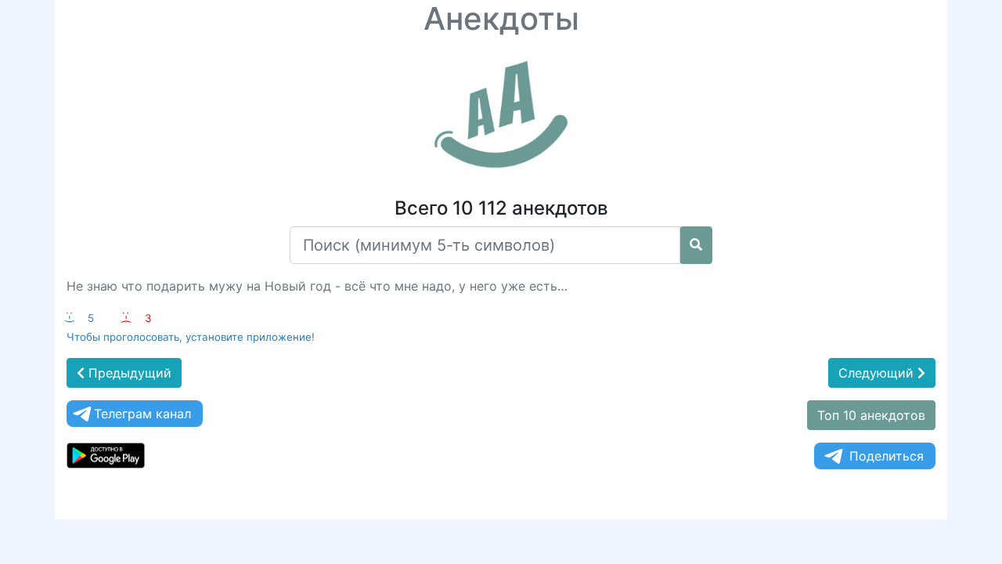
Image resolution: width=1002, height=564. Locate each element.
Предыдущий (128, 373)
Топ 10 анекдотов (871, 415)
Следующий (877, 373)
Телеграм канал (142, 413)
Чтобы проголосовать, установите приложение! (191, 337)
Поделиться (886, 456)
